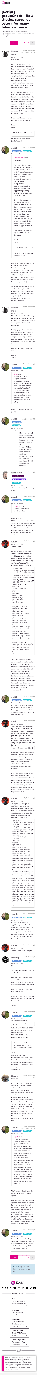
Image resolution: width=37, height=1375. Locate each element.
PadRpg (15, 957)
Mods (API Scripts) (21, 32)
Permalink (14, 57)
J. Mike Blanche (19, 157)
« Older (14, 43)
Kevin (16, 374)
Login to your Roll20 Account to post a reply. (21, 1269)
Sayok (14, 1076)
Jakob (14, 147)
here (19, 1369)
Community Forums (8, 32)
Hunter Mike (14, 53)
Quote (21, 57)
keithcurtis (16, 472)
